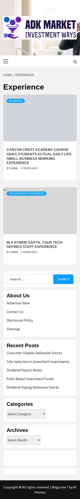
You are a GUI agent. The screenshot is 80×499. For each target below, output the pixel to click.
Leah (14, 168)
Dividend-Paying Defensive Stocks (33, 387)
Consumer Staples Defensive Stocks (34, 353)
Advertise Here (18, 303)
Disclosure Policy (20, 320)
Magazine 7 (60, 487)
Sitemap (13, 329)
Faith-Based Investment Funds (30, 379)
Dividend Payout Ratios (24, 370)
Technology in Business (26, 193)
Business (15, 100)
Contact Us (15, 311)
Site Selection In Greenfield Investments (38, 361)
